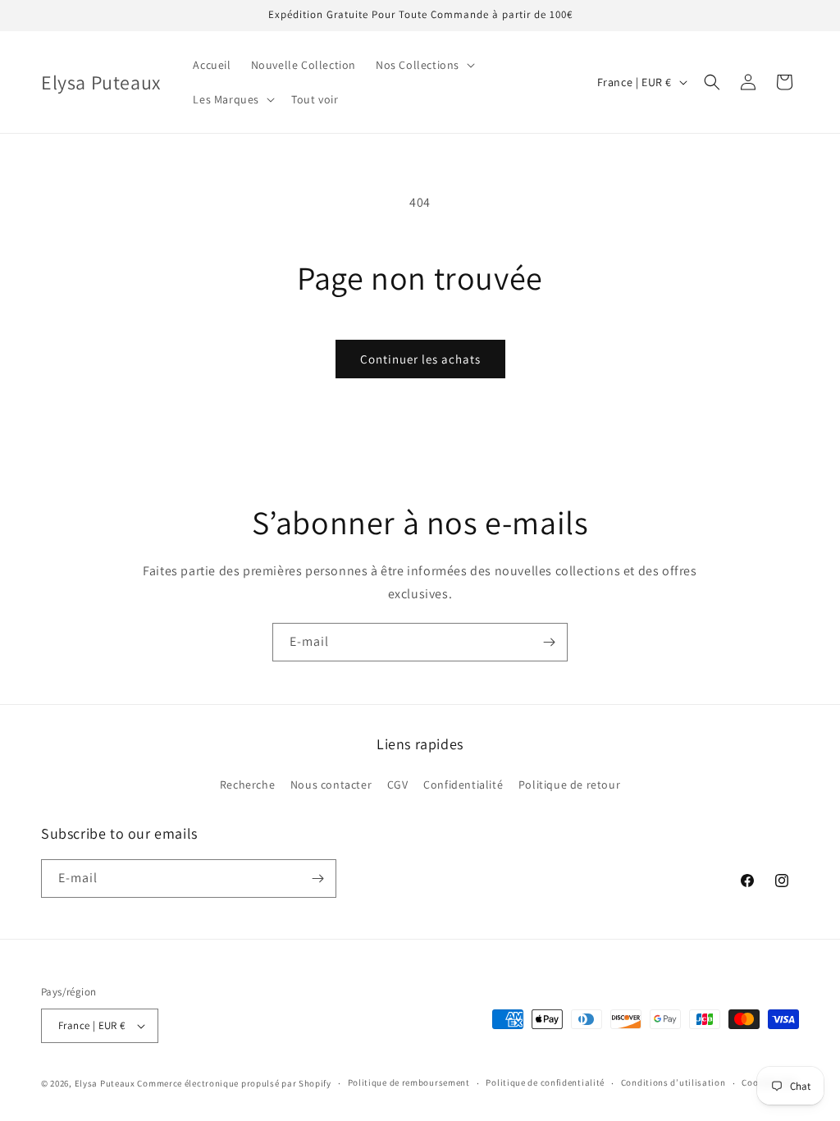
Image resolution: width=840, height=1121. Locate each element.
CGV (398, 784)
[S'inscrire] (549, 642)
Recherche (247, 784)
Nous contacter (331, 784)
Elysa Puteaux (105, 1083)
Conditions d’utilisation (673, 1082)
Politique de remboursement (409, 1082)
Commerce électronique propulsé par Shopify (234, 1083)
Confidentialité (463, 784)
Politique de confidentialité (545, 1082)
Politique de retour (569, 784)
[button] (424, 65)
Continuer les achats (420, 359)
